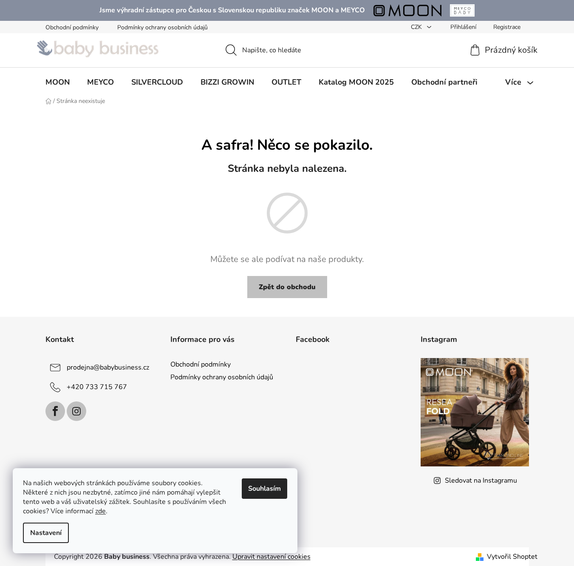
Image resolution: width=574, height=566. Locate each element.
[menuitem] (57, 82)
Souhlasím (264, 488)
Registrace (506, 27)
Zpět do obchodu (287, 287)
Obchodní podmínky (72, 27)
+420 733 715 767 (97, 387)
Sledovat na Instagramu (481, 480)
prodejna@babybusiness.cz (108, 367)
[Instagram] (76, 411)
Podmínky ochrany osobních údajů (162, 27)
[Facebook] (55, 411)
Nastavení (46, 533)
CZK (417, 27)
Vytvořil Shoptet (512, 556)
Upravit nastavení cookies (271, 556)
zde (100, 511)
